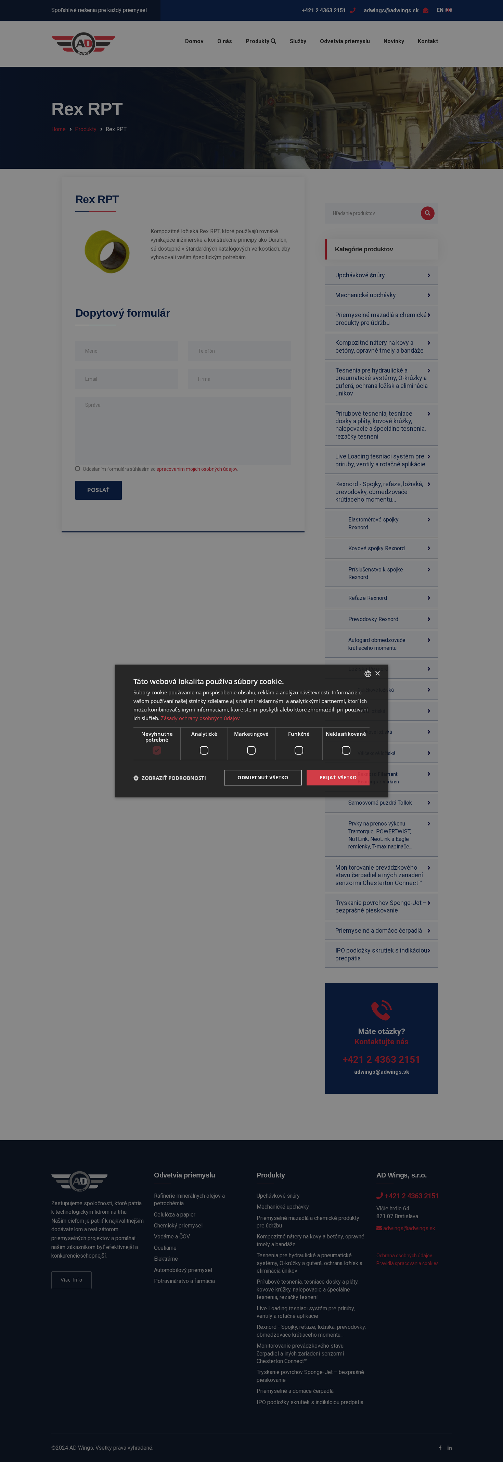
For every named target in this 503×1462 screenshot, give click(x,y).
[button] (169, 778)
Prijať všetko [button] (338, 777)
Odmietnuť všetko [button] (262, 777)
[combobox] (367, 673)
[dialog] (251, 731)
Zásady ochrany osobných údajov (200, 718)
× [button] (377, 673)
